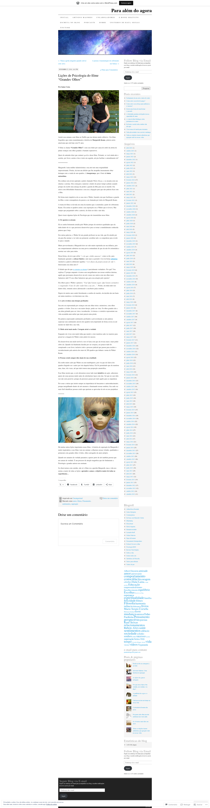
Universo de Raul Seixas (125, 22)
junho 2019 (129, 258)
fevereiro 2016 (130, 375)
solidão (140, 633)
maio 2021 (129, 191)
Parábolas (129, 617)
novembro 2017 (131, 314)
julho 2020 (129, 220)
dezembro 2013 (130, 450)
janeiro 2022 (130, 183)
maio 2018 (129, 296)
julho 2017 (129, 325)
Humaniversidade (131, 529)
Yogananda (143, 644)
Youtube (65, 27)
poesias (143, 619)
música (140, 614)
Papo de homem (131, 538)
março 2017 (129, 337)
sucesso (141, 636)
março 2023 (129, 154)
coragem (145, 579)
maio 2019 (129, 261)
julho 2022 (129, 165)
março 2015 (129, 407)
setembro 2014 (130, 424)
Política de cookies (51, 804)
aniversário (136, 573)
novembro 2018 (131, 279)
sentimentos (66, 504)
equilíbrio (144, 590)
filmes (79, 501)
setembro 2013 (130, 459)
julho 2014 (129, 430)
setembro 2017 (130, 319)
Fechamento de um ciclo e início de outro (138, 98)
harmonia (141, 603)
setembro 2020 (130, 215)
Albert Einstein (131, 570)
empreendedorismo (133, 587)
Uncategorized (78, 498)
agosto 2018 (129, 287)
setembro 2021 (130, 186)
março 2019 (129, 267)
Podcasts (89, 22)
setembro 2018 (130, 284)
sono (134, 636)
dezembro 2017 (130, 311)
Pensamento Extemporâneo (134, 541)
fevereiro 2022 (130, 180)
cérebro (127, 581)
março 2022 (129, 177)
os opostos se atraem (80, 269)
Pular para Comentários (109, 70)
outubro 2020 (130, 212)
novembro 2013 (131, 453)
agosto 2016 (129, 357)
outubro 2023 (130, 151)
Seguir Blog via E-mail (73, 781)
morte (138, 611)
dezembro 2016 (130, 346)
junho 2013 (129, 468)
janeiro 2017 (130, 343)
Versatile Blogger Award (138, 642)
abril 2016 (129, 369)
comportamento (134, 576)
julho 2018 (129, 290)
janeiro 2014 (130, 447)
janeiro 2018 (130, 308)
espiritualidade (134, 597)
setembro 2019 (130, 250)
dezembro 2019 (130, 241)
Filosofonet (129, 524)
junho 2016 (129, 363)
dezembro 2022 (130, 159)
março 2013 (129, 477)
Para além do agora (131, 10)
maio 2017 (129, 331)
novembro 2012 (131, 488)
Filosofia (129, 603)
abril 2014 (129, 439)
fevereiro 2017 (130, 340)
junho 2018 (129, 293)
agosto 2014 (129, 427)
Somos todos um (131, 556)
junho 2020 (129, 223)
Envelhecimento (131, 589)
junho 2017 (129, 328)
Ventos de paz (130, 564)
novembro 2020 (131, 209)
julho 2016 (129, 360)
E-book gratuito (129, 17)
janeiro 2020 (130, 238)
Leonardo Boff (130, 532)
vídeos (134, 644)
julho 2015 (129, 395)
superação (74, 504)
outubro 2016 (130, 351)
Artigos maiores (83, 17)
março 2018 (129, 302)
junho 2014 (129, 433)
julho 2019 (129, 255)
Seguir (128, 78)
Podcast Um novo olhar (133, 544)
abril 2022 (129, 174)
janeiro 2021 (130, 203)
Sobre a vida (130, 553)
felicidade (130, 600)
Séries (137, 638)
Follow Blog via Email (137, 60)
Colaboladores (105, 17)
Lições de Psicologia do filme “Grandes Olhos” (78, 77)
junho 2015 (129, 398)
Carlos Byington (131, 512)
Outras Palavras (131, 535)
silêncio (145, 630)
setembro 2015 (130, 389)
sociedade (130, 633)
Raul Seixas (131, 622)
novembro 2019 (131, 244)
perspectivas (132, 619)
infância (128, 606)
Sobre (102, 22)
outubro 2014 (130, 421)
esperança (129, 595)
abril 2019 (129, 264)
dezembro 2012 (130, 485)
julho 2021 (129, 188)
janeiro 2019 (130, 273)
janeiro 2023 (130, 156)
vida (148, 641)
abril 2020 (129, 229)
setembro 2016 (130, 354)
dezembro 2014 (130, 415)
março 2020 (129, 232)
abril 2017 (129, 334)
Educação (134, 584)
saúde (142, 628)
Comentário (109, 541)
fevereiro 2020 (130, 235)
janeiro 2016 (130, 378)
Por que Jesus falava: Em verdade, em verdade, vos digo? (140, 687)
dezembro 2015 (130, 381)
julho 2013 (129, 465)
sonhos (128, 636)
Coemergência (130, 515)
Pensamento (87, 501)
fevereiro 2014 (130, 445)
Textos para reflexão (132, 561)
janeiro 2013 (130, 482)
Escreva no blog (70, 22)
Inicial (64, 17)
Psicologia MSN (131, 547)
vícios (126, 644)
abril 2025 (129, 148)
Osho (147, 614)
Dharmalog (129, 521)
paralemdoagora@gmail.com (132, 652)
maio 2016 (129, 366)
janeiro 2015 (130, 413)
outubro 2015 (130, 386)
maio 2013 (129, 471)
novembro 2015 (131, 383)
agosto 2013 (129, 462)
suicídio (148, 637)
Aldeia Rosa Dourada (132, 509)
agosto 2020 (129, 218)
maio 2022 (129, 171)
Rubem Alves (131, 628)
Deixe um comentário (110, 498)
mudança (130, 614)
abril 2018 (129, 299)
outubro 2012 (130, 491)
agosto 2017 (129, 322)
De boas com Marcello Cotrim (135, 518)
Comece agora (126, 3)
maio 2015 (129, 401)
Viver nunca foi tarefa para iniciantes (137, 129)
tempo (128, 641)
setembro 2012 (130, 494)
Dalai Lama (138, 581)
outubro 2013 (130, 456)
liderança (137, 606)
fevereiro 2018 (130, 305)
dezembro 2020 (130, 206)
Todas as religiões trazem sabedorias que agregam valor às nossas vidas (141, 731)
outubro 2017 (130, 317)
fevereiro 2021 (130, 200)
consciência (132, 578)
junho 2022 (129, 168)
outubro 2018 (130, 282)
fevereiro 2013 (130, 479)
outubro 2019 (130, 247)
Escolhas (129, 592)
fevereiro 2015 (130, 410)
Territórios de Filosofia (133, 558)
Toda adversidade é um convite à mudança (138, 132)
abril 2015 (129, 404)
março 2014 (129, 442)
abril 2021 (129, 194)
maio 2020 (129, 226)
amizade (143, 570)
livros (145, 606)
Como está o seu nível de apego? (135, 101)
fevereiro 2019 (130, 270)
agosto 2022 (129, 162)
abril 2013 (129, 474)
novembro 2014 (131, 418)
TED (142, 639)
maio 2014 (129, 436)
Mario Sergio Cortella (136, 609)
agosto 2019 (129, 252)
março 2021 (129, 197)
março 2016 (129, 372)
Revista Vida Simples (132, 550)
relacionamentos (134, 625)
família (147, 598)
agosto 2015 (129, 392)
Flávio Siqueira (130, 526)
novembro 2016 (131, 349)
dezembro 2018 (130, 276)
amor (74, 501)
